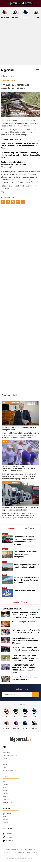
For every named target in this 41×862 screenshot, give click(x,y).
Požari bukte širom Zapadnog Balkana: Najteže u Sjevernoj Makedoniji (26, 579)
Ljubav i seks (7, 814)
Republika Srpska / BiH (10, 755)
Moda (4, 817)
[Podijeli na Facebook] (3, 202)
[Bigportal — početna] (8, 70)
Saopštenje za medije (9, 770)
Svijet (4, 761)
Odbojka (5, 790)
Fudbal (5, 781)
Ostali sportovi (7, 802)
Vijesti (5, 747)
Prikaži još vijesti (20, 602)
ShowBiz (5, 820)
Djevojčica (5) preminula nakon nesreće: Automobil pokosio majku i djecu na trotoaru (25, 540)
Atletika (5, 793)
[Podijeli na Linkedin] (8, 202)
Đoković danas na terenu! (24, 590)
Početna (4, 76)
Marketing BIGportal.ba (28, 849)
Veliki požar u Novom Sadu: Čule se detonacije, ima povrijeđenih (25, 554)
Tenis (4, 787)
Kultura (5, 767)
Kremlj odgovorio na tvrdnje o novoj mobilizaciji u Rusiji (26, 566)
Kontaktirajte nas (32, 852)
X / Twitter (9, 841)
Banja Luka (6, 752)
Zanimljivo (6, 823)
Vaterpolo (6, 799)
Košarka (5, 784)
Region (5, 758)
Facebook (9, 834)
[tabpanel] (20, 567)
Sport (5, 776)
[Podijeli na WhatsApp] (18, 202)
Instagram (9, 837)
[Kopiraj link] (23, 202)
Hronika (11, 76)
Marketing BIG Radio (12, 849)
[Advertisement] (20, 43)
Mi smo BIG (7, 852)
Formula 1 (6, 796)
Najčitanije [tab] (30, 528)
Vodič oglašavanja (18, 852)
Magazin (6, 809)
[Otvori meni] (37, 70)
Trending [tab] (11, 528)
